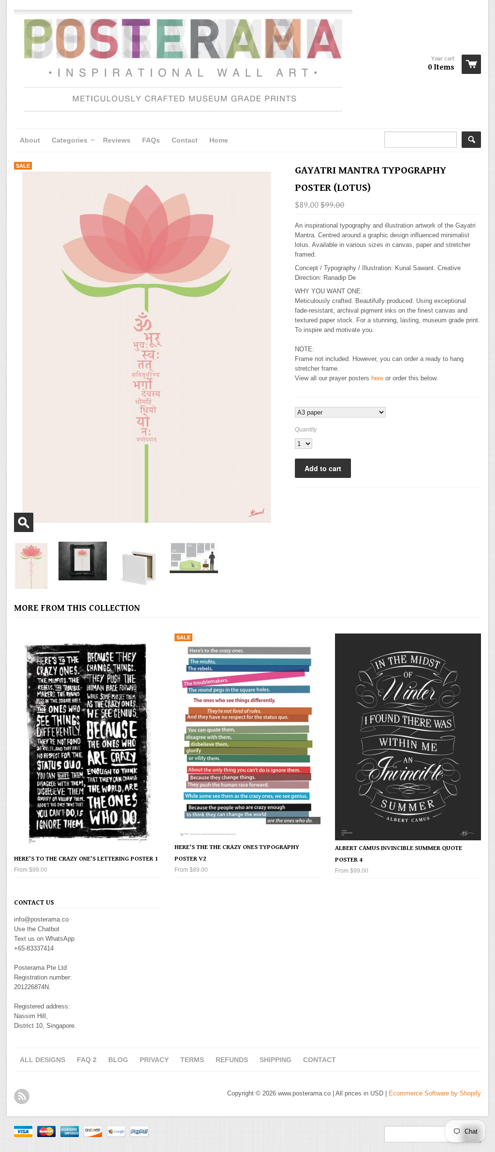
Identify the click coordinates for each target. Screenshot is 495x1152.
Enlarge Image (23, 522)
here (377, 378)
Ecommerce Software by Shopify (435, 1093)
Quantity (306, 429)
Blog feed (21, 1096)
